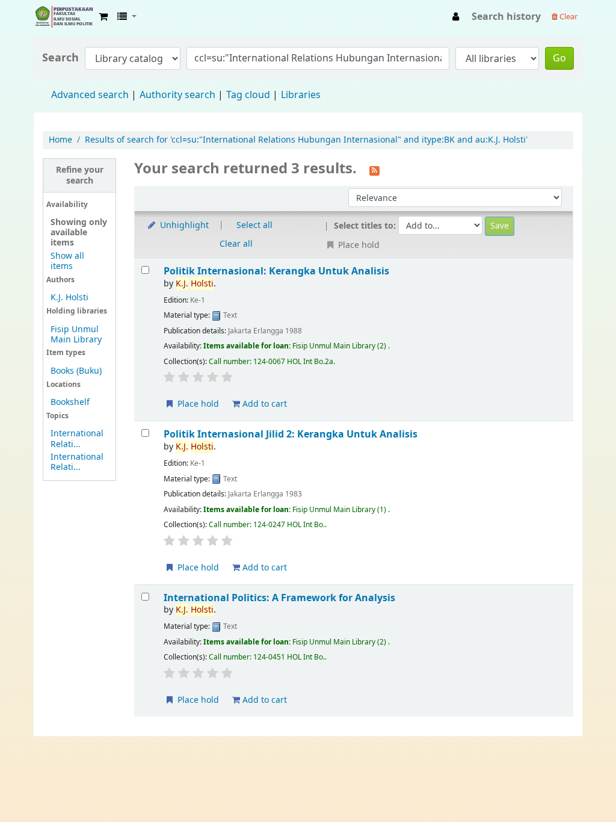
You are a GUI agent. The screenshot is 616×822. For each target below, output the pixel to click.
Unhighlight (183, 225)
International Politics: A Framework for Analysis (279, 598)
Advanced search (90, 95)
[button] (103, 17)
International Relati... (77, 438)
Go (559, 58)
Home (60, 140)
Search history (506, 17)
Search (60, 58)
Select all (254, 225)
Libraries (301, 95)
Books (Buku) (76, 371)
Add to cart (263, 404)
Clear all (236, 244)
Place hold (197, 404)
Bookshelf (70, 402)
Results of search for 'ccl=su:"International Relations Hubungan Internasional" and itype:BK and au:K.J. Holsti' (306, 140)
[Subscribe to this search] (374, 169)
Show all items (67, 261)
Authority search (177, 95)
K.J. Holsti (69, 297)
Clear (568, 16)
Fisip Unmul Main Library (64, 17)
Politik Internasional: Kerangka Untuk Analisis (276, 271)
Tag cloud (248, 95)
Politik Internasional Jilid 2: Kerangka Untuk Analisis (290, 434)
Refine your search (79, 175)
